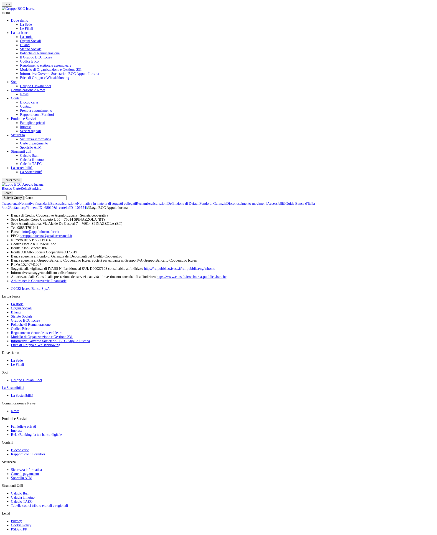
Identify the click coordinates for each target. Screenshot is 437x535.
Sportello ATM (30, 147)
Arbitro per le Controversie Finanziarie (38, 281)
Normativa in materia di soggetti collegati (106, 203)
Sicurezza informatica (35, 139)
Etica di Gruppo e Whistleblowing (44, 78)
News (24, 94)
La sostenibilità (22, 168)
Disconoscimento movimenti (246, 203)
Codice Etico (29, 61)
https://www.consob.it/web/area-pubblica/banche (191, 277)
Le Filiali (26, 28)
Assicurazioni (157, 203)
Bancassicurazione (63, 203)
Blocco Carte (11, 188)
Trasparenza (10, 203)
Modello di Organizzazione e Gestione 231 (51, 69)
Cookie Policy (21, 525)
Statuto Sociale (30, 49)
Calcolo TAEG (31, 164)
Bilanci (25, 45)
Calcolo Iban (29, 155)
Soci (14, 82)
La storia (26, 37)
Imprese (25, 127)
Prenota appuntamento (36, 110)
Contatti (16, 98)
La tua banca (20, 33)
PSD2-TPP (19, 529)
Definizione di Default (183, 203)
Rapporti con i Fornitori (37, 114)
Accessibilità (276, 203)
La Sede (26, 24)
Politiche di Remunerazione (40, 53)
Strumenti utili (21, 151)
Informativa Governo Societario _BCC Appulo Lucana (59, 74)
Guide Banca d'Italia (300, 203)
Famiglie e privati (32, 123)
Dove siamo (19, 20)
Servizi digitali (30, 131)
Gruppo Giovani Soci (35, 86)
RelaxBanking (31, 188)
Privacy (16, 521)
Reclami (142, 203)
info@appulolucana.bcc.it (40, 232)
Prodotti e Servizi (23, 119)
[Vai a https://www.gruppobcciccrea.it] (18, 8)
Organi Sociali (30, 41)
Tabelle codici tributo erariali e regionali (39, 505)
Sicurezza (18, 135)
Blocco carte (29, 102)
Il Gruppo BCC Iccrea (36, 57)
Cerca (7, 193)
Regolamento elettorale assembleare (45, 65)
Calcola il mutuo (32, 160)
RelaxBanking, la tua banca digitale (36, 435)
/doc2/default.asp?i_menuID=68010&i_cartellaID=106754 (44, 207)
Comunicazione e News (28, 90)
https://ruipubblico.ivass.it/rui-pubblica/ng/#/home (179, 268)
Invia (7, 4)
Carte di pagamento (34, 143)
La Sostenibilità (31, 172)
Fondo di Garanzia (212, 203)
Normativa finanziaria (34, 203)
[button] (218, 13)
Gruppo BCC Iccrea (25, 320)
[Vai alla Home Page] (22, 184)
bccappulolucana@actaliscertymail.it (46, 236)
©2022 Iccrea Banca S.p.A (30, 288)
